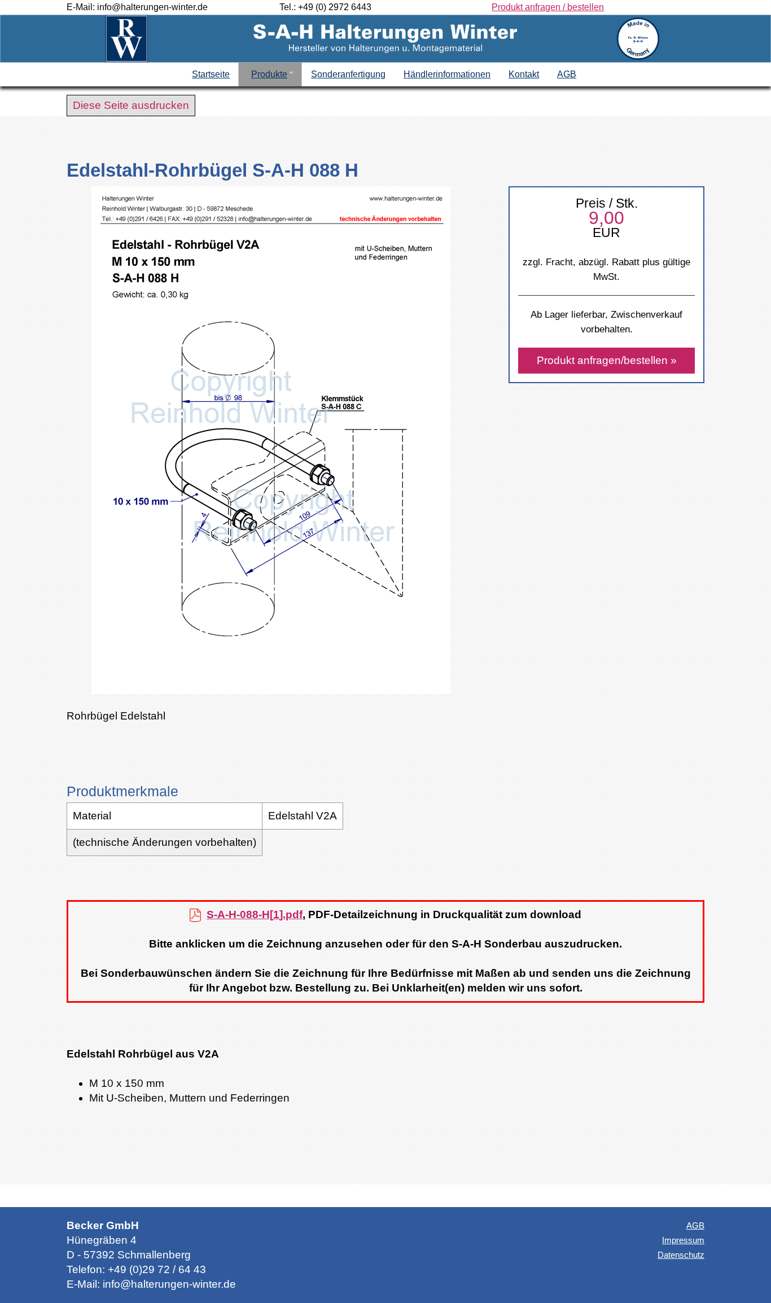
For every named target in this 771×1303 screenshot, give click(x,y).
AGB (695, 1225)
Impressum (683, 1240)
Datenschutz (681, 1255)
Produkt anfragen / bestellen (548, 7)
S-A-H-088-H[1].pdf (255, 914)
